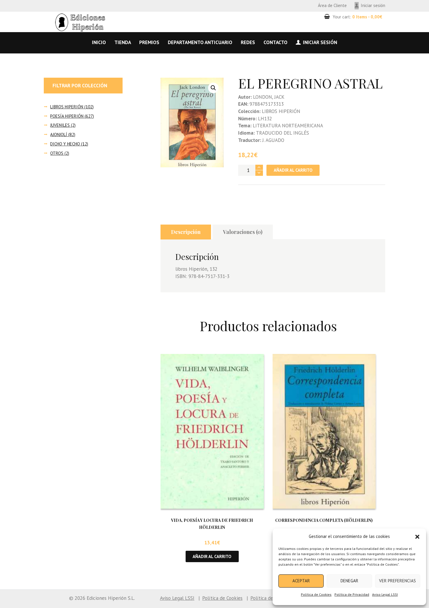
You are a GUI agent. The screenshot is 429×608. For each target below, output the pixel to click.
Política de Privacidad (351, 594)
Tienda (122, 42)
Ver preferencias (397, 580)
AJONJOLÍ (58, 134)
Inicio (99, 42)
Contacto (275, 42)
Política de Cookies (316, 594)
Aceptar (301, 580)
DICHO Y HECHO (65, 144)
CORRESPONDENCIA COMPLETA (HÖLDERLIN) (324, 520)
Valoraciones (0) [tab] (242, 231)
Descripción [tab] (185, 231)
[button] (417, 537)
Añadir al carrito (293, 170)
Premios (149, 42)
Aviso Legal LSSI (385, 594)
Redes (248, 42)
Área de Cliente (332, 5)
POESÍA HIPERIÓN (66, 116)
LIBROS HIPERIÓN (66, 107)
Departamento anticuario (200, 42)
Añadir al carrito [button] (212, 556)
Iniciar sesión (373, 5)
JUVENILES (60, 125)
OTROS (56, 153)
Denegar (349, 580)
